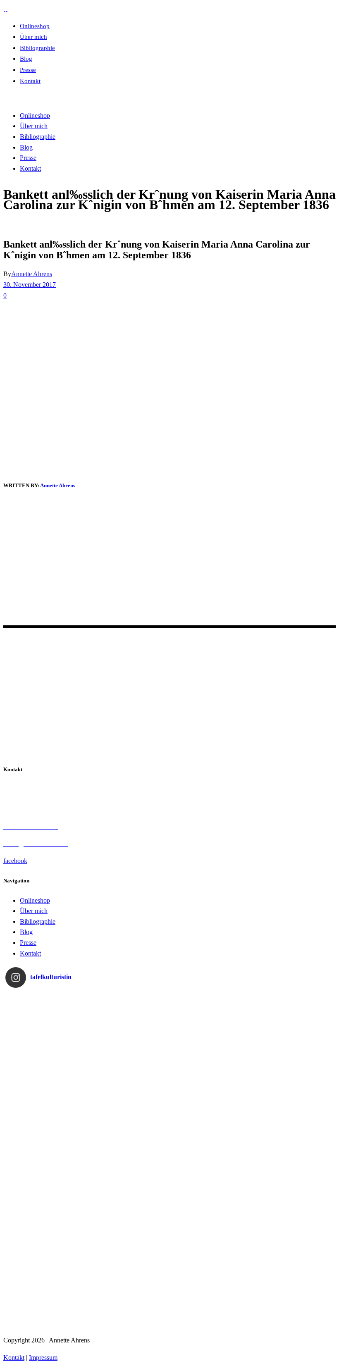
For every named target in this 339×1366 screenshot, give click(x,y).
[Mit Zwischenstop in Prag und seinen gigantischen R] (129, 1281)
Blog (26, 931)
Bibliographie (37, 921)
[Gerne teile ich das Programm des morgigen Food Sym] (46, 1281)
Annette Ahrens (31, 273)
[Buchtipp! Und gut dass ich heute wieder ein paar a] (46, 1117)
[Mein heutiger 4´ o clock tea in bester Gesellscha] (293, 1199)
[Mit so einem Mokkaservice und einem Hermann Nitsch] (293, 1281)
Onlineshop (35, 900)
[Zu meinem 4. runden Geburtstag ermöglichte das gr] (211, 1281)
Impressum (43, 1357)
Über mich (34, 910)
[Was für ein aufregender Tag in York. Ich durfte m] (211, 1117)
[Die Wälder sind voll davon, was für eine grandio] (129, 1117)
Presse (28, 942)
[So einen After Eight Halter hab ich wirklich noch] (211, 1035)
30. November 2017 (29, 284)
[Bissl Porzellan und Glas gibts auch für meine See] (46, 1199)
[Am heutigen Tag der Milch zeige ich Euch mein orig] (46, 1035)
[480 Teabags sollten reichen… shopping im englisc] (129, 1035)
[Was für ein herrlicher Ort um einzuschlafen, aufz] (293, 1117)
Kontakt (30, 953)
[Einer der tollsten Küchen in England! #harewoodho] (211, 1199)
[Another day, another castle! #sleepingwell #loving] (293, 1035)
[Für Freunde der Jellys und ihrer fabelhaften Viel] (129, 1199)
